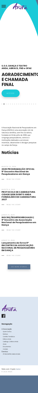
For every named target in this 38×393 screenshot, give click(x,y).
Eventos (5, 351)
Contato (5, 349)
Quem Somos (7, 331)
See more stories (19, 267)
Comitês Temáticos (9, 336)
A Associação (7, 329)
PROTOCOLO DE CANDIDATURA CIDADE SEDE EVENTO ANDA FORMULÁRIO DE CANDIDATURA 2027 (19, 196)
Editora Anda (7, 339)
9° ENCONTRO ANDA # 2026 (11, 354)
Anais (4, 344)
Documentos (7, 346)
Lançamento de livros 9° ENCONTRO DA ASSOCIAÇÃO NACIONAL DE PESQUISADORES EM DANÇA (18, 246)
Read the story (14, 179)
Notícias (5, 334)
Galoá (18, 369)
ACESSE (11, 93)
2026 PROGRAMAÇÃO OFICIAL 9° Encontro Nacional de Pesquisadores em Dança (18, 172)
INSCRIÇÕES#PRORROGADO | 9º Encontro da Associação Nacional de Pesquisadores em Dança (19, 221)
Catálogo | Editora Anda (10, 341)
